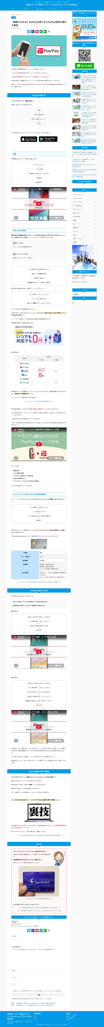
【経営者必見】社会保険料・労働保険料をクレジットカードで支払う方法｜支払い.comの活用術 (84, 154)
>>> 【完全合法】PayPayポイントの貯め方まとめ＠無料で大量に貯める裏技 (39, 835)
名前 (13, 970)
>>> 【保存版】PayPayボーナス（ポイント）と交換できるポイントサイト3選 (39, 910)
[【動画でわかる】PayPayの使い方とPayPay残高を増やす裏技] (41, 31)
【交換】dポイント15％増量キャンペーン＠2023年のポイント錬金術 (83, 160)
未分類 (14, 936)
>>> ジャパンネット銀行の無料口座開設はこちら (39, 401)
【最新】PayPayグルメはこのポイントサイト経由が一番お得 (84, 165)
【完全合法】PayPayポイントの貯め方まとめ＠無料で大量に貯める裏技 (35, 1003)
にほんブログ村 (15, 924)
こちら (86, 282)
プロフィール (27, 9)
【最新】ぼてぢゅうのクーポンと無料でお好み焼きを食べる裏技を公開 (84, 170)
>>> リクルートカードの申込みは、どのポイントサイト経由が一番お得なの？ (39, 582)
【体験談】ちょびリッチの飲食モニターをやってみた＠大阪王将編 (34, 1005)
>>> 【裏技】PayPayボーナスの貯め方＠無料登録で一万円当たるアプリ (39, 907)
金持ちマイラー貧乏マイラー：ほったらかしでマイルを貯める (52, 4)
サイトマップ (53, 9)
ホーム (13, 9)
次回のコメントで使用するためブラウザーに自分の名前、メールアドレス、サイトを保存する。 (38, 991)
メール (14, 977)
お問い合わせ (40, 9)
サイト (14, 984)
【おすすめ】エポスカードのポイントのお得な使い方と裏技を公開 (84, 175)
